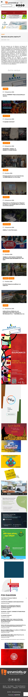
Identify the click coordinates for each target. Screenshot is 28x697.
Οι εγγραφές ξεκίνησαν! (8, 121)
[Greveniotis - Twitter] (19, 5)
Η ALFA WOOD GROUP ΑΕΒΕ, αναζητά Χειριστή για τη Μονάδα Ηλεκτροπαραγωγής (12, 635)
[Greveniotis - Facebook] (17, 5)
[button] (14, 488)
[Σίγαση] (23, 494)
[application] (14, 488)
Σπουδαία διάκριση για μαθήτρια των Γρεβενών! (12, 285)
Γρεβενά (5, 88)
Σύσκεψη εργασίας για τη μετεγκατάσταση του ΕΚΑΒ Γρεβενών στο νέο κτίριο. (13, 176)
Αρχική (4, 686)
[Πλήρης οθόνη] (25, 494)
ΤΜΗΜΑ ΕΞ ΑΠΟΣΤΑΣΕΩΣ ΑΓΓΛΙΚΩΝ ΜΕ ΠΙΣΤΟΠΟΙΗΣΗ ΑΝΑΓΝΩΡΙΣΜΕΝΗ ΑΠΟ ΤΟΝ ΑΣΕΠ (13, 258)
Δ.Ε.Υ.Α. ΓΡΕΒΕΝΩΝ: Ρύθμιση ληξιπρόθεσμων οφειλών (14, 95)
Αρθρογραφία (7, 224)
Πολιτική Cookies (7, 687)
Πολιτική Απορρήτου (20, 686)
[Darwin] (17, 694)
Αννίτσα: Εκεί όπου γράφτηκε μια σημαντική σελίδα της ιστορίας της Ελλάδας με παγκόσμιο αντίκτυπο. (13, 626)
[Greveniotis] (11, 2)
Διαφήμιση (15, 687)
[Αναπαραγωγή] (2, 494)
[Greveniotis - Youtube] (21, 5)
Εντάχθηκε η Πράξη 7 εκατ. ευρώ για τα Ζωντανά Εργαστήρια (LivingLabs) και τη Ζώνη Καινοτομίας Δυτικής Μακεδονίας (12, 620)
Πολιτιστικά (6, 115)
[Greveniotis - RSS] (23, 5)
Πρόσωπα (11, 278)
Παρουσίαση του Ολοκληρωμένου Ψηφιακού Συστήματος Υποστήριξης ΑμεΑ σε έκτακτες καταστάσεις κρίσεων (14, 204)
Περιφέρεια (6, 197)
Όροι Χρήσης (11, 686)
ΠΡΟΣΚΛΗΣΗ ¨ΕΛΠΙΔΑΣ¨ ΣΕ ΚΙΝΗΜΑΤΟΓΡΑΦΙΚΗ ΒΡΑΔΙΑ (10, 149)
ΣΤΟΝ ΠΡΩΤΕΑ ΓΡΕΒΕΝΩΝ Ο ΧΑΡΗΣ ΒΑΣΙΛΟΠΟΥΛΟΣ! (12, 601)
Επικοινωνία (22, 687)
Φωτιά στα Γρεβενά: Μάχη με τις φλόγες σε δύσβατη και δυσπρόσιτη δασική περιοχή (13, 630)
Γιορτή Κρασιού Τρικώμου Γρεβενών (9, 598)
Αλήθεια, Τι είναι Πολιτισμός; (10, 230)
